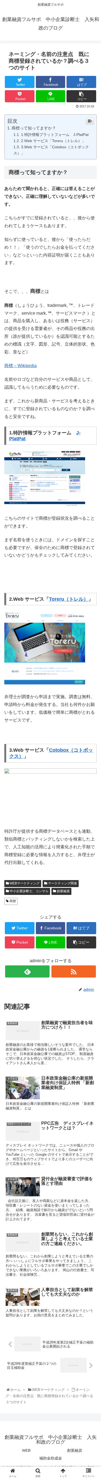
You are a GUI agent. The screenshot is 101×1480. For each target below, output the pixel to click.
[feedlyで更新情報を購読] (27, 971)
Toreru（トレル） (68, 599)
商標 (12, 901)
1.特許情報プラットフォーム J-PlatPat (55, 134)
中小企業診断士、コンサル (28, 891)
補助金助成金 (50, 1458)
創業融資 (63, 891)
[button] (91, 843)
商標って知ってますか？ (34, 128)
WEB (26, 1450)
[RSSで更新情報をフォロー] (73, 971)
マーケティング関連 (62, 883)
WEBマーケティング (24, 883)
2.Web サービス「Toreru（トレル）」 (53, 141)
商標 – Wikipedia (20, 365)
